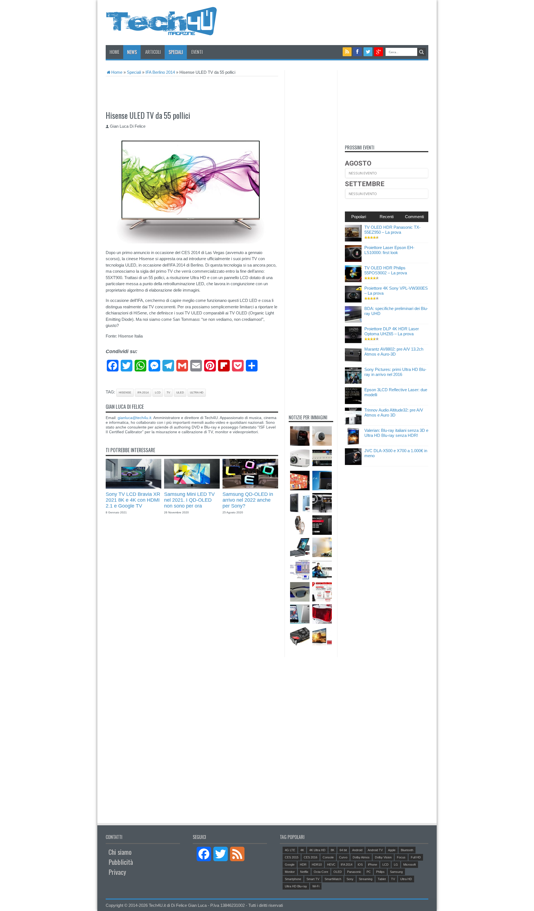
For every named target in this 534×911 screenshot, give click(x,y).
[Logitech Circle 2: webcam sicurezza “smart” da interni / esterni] (322, 436)
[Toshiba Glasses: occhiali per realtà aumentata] (300, 592)
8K (332, 850)
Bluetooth (407, 850)
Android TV (375, 850)
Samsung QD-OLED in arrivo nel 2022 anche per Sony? (247, 500)
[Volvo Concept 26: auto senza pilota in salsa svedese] (322, 503)
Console (328, 857)
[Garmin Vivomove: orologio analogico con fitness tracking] (300, 525)
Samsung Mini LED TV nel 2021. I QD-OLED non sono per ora (189, 500)
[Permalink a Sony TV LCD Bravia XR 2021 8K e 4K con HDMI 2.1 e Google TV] (133, 487)
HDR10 (317, 864)
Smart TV (312, 879)
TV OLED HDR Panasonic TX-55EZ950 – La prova (392, 230)
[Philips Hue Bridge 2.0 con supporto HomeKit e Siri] (322, 547)
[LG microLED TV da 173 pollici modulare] (300, 480)
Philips (380, 871)
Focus (401, 857)
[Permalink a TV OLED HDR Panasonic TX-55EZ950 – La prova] (353, 240)
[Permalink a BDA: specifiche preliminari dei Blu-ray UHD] (353, 321)
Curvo (343, 857)
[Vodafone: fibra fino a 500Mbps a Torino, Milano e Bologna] (322, 592)
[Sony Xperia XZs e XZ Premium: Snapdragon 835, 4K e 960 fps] (300, 503)
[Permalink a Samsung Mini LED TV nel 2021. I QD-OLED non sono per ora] (192, 487)
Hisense (125, 392)
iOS (360, 864)
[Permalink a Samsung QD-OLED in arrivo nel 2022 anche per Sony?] (250, 487)
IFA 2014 (143, 392)
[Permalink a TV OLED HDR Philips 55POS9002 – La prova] (353, 280)
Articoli (153, 52)
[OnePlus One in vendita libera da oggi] (322, 525)
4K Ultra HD (317, 850)
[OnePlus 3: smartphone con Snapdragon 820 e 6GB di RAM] (300, 614)
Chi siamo (120, 852)
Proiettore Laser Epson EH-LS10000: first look (389, 250)
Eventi (197, 52)
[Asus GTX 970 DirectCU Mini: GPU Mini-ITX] (300, 636)
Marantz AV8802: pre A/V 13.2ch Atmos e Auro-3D (393, 351)
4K (302, 850)
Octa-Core (321, 871)
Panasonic (354, 871)
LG (396, 864)
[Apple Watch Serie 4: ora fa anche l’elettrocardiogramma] (300, 436)
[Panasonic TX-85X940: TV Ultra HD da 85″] (322, 636)
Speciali (176, 52)
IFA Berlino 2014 (160, 72)
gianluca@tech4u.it (134, 417)
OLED (337, 871)
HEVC (331, 864)
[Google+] (378, 51)
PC (369, 871)
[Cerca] (421, 52)
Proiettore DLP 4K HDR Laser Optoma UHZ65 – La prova (391, 331)
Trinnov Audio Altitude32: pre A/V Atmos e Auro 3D (393, 412)
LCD (157, 392)
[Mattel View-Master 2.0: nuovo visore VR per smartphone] (322, 614)
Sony (350, 879)
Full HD (416, 857)
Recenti (387, 216)
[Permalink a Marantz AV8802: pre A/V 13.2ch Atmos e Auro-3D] (353, 362)
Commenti (414, 216)
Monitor (290, 871)
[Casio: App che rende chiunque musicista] (322, 458)
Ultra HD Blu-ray (296, 886)
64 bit (343, 850)
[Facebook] (357, 51)
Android (357, 850)
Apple (391, 850)
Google (290, 864)
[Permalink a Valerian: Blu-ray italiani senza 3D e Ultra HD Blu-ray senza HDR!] (353, 443)
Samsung (396, 871)
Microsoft (409, 864)
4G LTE (290, 850)
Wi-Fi (315, 886)
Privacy (117, 872)
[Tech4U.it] (161, 31)
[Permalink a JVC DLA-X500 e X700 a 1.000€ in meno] (353, 463)
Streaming (365, 879)
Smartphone (293, 879)
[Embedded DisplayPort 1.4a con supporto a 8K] (300, 569)
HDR (303, 864)
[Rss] (347, 51)
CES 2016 (310, 857)
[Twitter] (368, 51)
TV (168, 392)
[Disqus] (192, 599)
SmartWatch (333, 879)
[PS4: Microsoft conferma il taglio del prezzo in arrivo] (322, 480)
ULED (180, 392)
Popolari (358, 216)
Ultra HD (196, 392)
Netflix (304, 871)
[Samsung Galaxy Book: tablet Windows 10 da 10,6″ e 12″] (300, 547)
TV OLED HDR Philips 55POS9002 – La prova (385, 270)
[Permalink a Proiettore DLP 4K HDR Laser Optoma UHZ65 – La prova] (353, 341)
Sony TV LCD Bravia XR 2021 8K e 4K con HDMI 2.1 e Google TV (133, 500)
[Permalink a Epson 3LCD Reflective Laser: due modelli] (353, 402)
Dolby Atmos (361, 857)
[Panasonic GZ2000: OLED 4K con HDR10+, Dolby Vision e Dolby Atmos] (322, 569)
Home (114, 52)
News (132, 52)
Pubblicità (120, 862)
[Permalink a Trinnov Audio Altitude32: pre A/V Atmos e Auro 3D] (353, 422)
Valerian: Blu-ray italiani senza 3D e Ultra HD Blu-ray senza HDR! (396, 433)
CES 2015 (291, 857)
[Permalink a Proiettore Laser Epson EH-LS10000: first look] (353, 260)
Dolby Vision (383, 857)
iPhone (372, 864)
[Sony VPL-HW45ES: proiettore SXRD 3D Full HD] (300, 458)
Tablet (382, 879)
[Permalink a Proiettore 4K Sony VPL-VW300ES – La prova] (353, 301)
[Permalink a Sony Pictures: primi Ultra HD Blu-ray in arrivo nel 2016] (353, 382)
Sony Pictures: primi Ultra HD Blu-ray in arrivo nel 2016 (395, 372)
